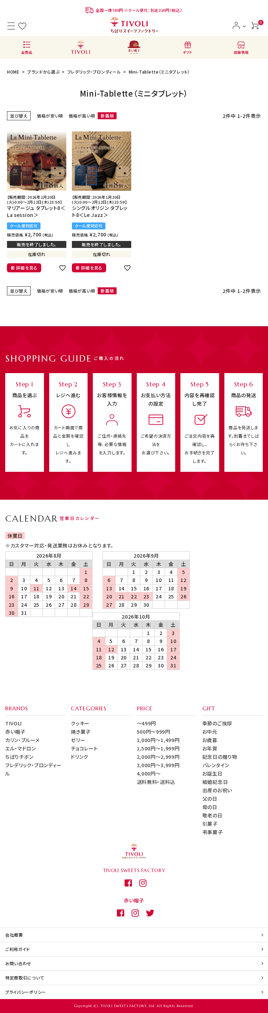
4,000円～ (149, 773)
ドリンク (79, 756)
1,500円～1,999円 (158, 748)
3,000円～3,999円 (158, 765)
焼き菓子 (81, 731)
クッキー (80, 723)
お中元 (209, 731)
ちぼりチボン (19, 756)
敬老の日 (212, 815)
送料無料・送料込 (156, 781)
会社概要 (14, 935)
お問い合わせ (18, 963)
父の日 (209, 798)
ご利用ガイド (17, 949)
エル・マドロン (20, 748)
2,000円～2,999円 (158, 756)
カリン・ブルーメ (22, 739)
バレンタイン (215, 765)
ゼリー (78, 739)
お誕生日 (212, 773)
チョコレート (84, 748)
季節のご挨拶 (217, 723)
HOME (13, 72)
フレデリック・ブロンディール (94, 72)
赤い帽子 (15, 731)
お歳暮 (209, 739)
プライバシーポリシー (25, 992)
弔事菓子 (212, 832)
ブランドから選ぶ (43, 72)
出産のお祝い (217, 790)
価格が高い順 (82, 116)
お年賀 (209, 748)
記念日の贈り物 (219, 756)
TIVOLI (13, 723)
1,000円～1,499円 (158, 739)
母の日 (209, 806)
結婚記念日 (215, 781)
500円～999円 (153, 731)
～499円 (146, 723)
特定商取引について (24, 978)
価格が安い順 (50, 116)
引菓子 (210, 823)
